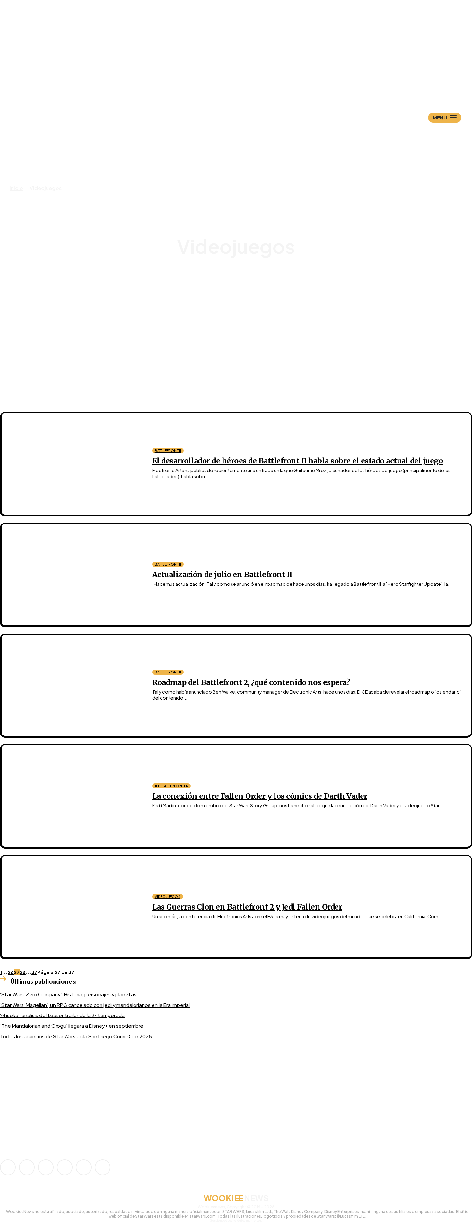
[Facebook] (27, 1167)
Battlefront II (241, 280)
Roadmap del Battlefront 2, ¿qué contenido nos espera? (251, 682)
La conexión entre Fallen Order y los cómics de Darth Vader (259, 796)
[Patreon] (46, 1167)
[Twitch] (65, 1167)
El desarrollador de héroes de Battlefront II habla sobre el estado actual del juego (297, 460)
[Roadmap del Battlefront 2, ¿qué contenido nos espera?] (72, 685)
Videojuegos (167, 896)
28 (23, 972)
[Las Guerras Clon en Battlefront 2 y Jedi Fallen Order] (72, 906)
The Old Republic (241, 315)
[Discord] (17, 1116)
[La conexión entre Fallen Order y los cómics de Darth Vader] (72, 796)
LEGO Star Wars (242, 303)
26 (11, 972)
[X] (84, 1167)
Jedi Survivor (241, 297)
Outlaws (241, 309)
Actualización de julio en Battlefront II (222, 574)
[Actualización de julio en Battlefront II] (72, 574)
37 (34, 972)
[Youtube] (102, 1167)
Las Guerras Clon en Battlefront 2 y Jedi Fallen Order (247, 906)
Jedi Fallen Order (242, 292)
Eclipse (241, 286)
